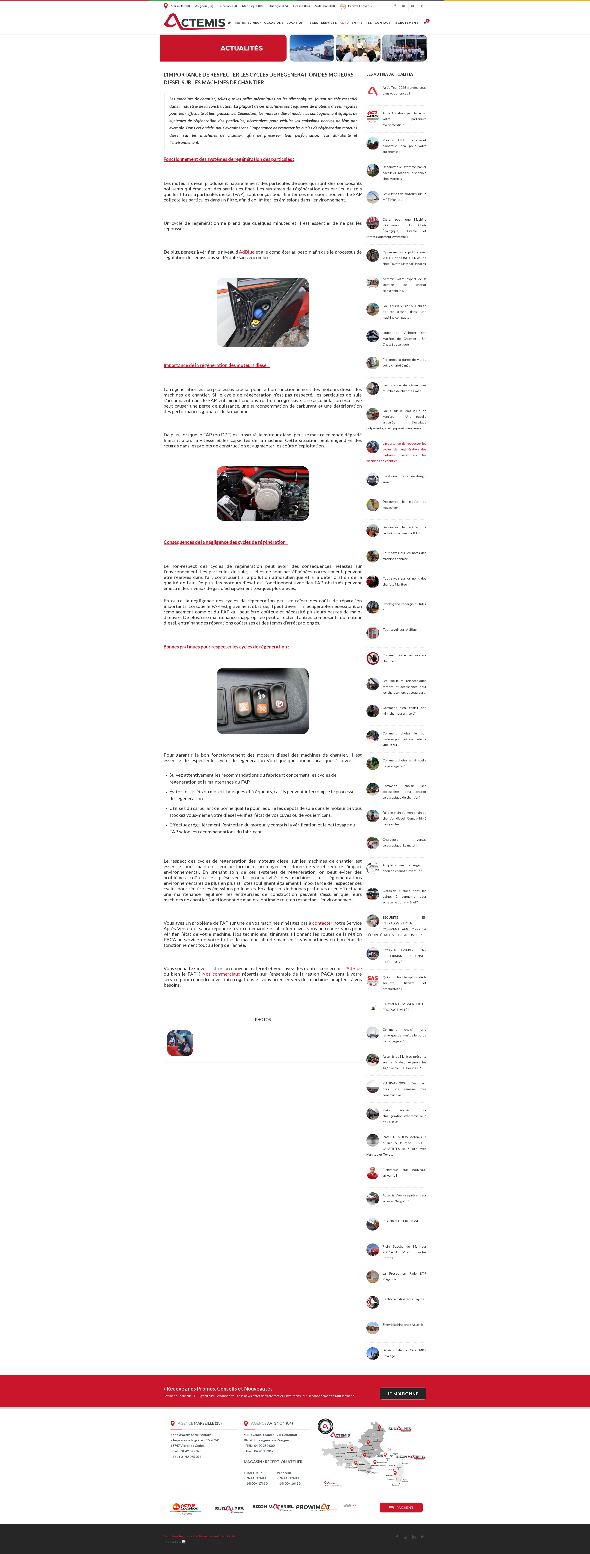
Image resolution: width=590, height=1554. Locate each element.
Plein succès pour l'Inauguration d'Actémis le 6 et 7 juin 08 (404, 1116)
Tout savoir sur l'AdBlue (400, 629)
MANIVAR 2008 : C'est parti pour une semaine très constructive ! (404, 1089)
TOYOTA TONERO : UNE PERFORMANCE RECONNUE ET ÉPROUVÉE (404, 956)
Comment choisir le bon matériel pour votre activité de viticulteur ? (404, 739)
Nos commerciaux (221, 974)
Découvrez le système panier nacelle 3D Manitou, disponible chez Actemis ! (404, 172)
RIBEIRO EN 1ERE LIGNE (401, 1221)
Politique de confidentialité (214, 1536)
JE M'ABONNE (403, 1393)
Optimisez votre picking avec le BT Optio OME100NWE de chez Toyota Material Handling (404, 258)
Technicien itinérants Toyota (403, 1299)
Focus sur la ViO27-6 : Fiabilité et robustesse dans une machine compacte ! (404, 311)
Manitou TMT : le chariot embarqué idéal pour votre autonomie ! (404, 146)
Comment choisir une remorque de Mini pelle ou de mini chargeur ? (404, 1035)
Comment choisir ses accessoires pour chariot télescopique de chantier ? (404, 791)
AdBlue (246, 252)
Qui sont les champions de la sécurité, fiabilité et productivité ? (404, 983)
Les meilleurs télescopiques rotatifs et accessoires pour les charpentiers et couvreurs (404, 686)
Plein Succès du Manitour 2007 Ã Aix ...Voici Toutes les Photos (404, 1252)
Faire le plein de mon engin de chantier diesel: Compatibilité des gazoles (404, 818)
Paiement (404, 1508)
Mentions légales (177, 1536)
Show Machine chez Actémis (403, 1324)
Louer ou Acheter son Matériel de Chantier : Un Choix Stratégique (404, 338)
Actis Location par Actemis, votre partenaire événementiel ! (404, 119)
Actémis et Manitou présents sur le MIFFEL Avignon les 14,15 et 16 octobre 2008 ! (404, 1062)
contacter (322, 923)
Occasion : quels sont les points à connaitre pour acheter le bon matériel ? (404, 896)
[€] (424, 22)
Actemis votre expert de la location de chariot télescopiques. (404, 284)
